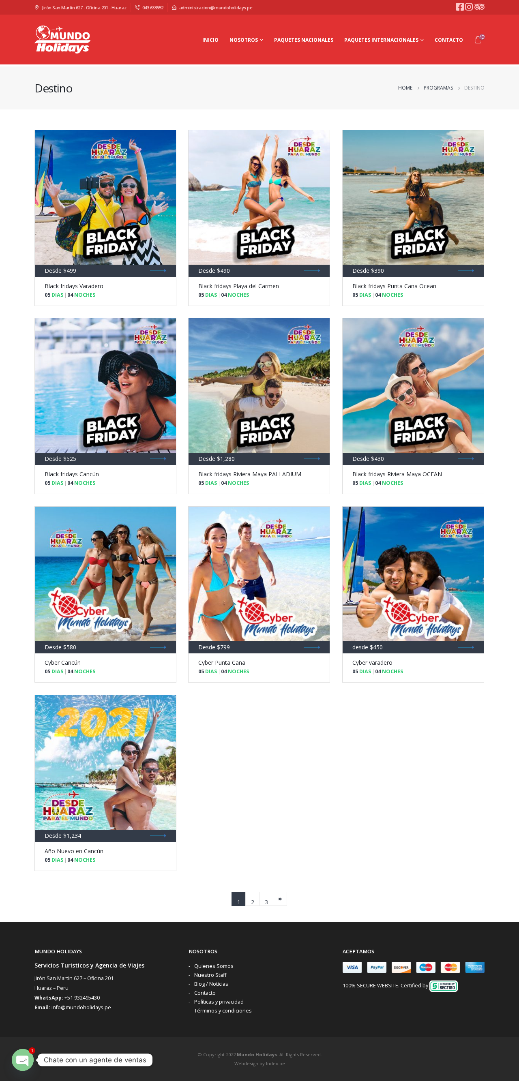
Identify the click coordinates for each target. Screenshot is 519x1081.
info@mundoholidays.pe (81, 1007)
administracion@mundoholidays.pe (216, 7)
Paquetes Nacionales (303, 39)
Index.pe (275, 1063)
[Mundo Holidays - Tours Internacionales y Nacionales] (63, 40)
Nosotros (243, 39)
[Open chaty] (23, 1060)
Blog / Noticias (211, 983)
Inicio (210, 39)
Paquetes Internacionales (381, 39)
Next (280, 899)
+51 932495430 (82, 997)
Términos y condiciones (223, 1010)
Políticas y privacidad (219, 1001)
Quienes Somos (214, 966)
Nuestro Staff (210, 975)
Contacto (449, 39)
